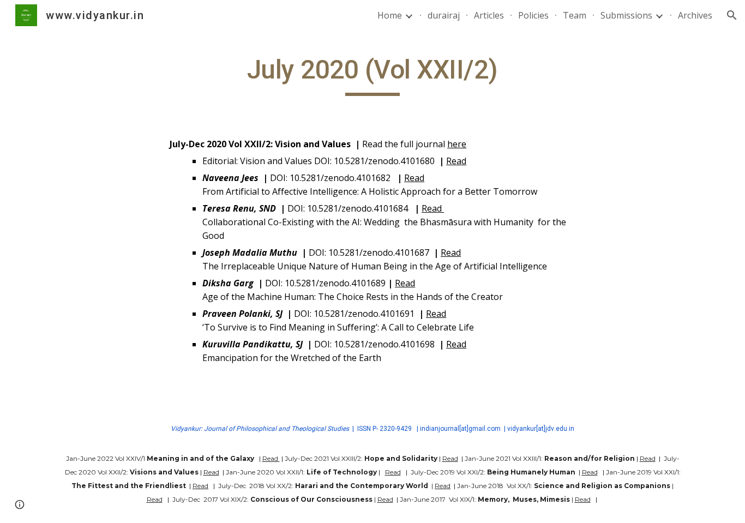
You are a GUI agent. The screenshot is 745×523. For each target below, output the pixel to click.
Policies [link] (533, 15)
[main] (372, 75)
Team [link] (574, 15)
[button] (732, 15)
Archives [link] (695, 15)
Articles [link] (489, 15)
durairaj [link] (444, 15)
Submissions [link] (626, 15)
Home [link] (389, 15)
